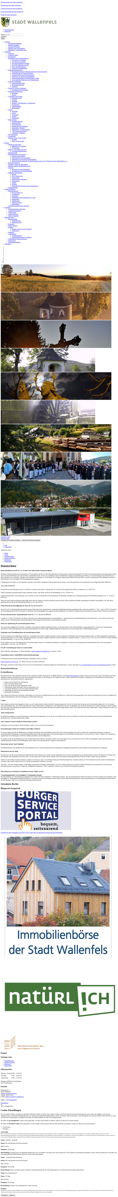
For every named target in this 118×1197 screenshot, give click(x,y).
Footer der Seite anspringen (9, 15)
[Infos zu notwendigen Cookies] (10, 1127)
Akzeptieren (4, 1195)
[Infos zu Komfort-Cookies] (9, 1129)
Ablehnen (12, 1195)
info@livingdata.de (72, 675)
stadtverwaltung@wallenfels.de (40, 651)
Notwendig (6, 1127)
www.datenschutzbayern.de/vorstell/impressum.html (95, 665)
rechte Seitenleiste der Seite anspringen (12, 11)
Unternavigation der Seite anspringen (11, 8)
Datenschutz (8, 1065)
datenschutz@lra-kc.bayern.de (9, 661)
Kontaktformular (9, 1061)
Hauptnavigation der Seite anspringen (12, 2)
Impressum (7, 1064)
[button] (7, 42)
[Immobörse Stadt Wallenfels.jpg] (57, 957)
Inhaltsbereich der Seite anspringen (11, 5)
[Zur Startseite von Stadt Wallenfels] (29, 26)
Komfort (5, 1129)
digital (13, 1100)
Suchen (3, 34)
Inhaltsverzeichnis (9, 1062)
